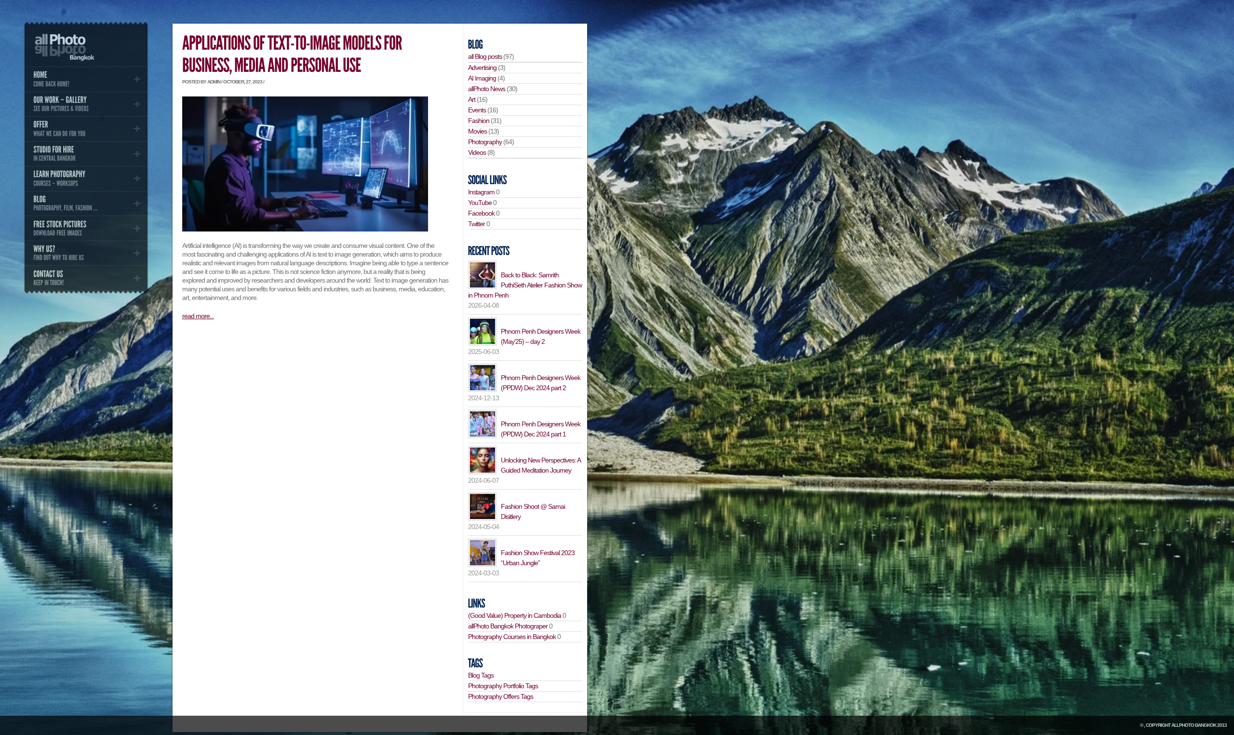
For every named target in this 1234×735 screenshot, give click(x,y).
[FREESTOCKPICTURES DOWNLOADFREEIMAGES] (85, 228)
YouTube (480, 202)
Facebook (481, 213)
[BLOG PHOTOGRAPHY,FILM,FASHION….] (85, 203)
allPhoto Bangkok (1193, 725)
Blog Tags (481, 675)
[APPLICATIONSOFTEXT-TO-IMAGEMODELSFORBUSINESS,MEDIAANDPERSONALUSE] (293, 54)
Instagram (481, 192)
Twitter (476, 224)
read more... (198, 316)
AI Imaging (482, 78)
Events (477, 110)
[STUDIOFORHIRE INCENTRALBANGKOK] (85, 154)
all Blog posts (485, 56)
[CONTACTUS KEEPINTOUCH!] (85, 278)
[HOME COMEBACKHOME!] (85, 79)
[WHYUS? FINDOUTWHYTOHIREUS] (85, 253)
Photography (485, 142)
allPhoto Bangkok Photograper (508, 626)
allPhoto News (486, 89)
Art (471, 99)
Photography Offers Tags (500, 696)
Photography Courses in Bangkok (512, 636)
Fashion (478, 120)
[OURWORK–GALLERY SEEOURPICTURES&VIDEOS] (85, 104)
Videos (477, 152)
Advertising (482, 67)
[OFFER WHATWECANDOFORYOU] (85, 129)
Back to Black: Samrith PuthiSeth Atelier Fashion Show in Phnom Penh (525, 285)
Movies (477, 131)
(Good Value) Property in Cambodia (514, 615)
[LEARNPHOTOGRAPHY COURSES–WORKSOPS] (85, 178)
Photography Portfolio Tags (503, 686)
